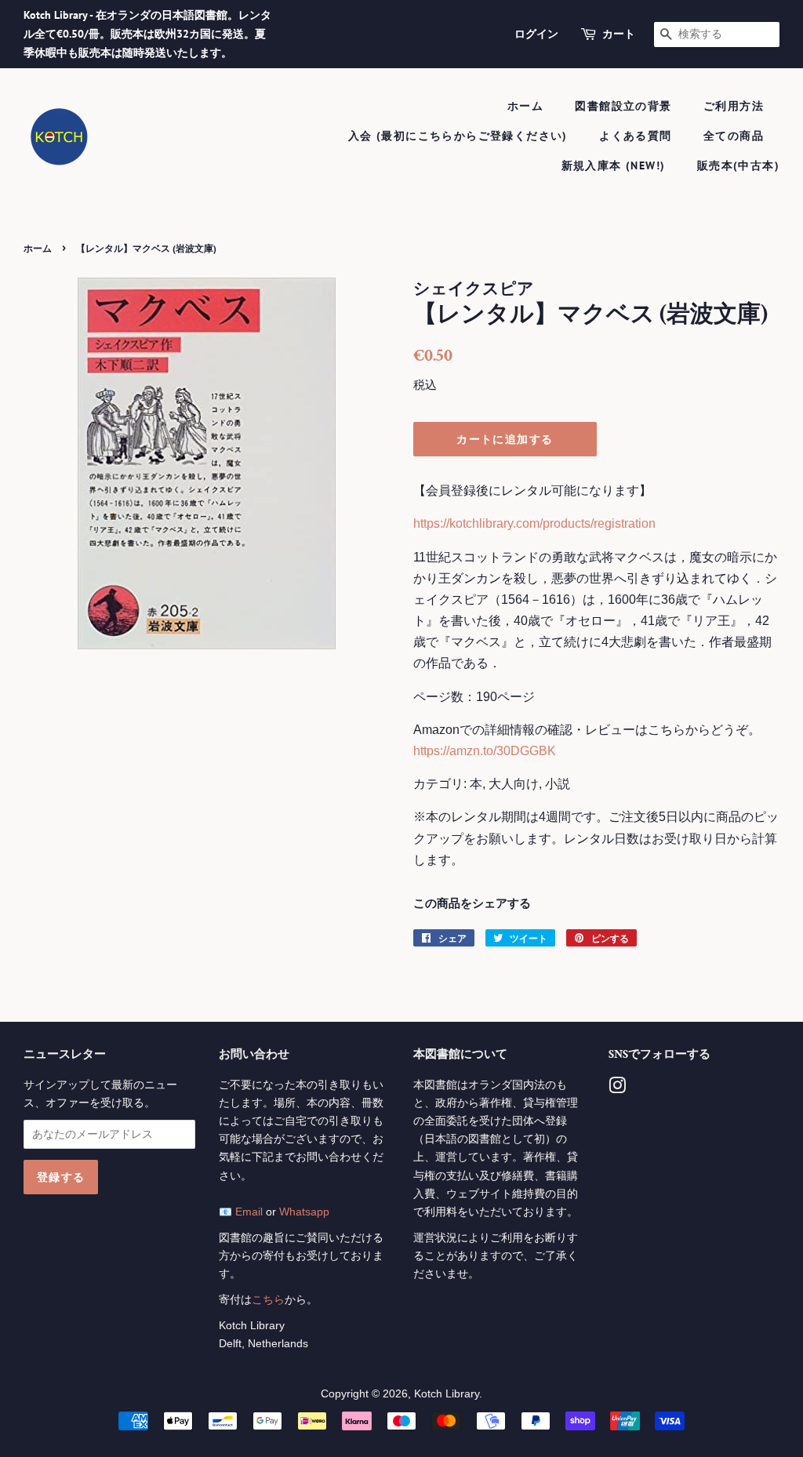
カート (618, 34)
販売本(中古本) (738, 165)
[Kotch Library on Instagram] (617, 1089)
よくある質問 (635, 136)
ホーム (525, 106)
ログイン (536, 34)
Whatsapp (304, 1212)
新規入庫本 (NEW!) (613, 165)
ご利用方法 (733, 106)
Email (249, 1212)
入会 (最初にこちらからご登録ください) (458, 136)
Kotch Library (446, 1394)
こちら (268, 1300)
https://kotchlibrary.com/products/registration (534, 523)
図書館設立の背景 (623, 106)
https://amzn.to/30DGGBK (484, 751)
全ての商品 (733, 136)
